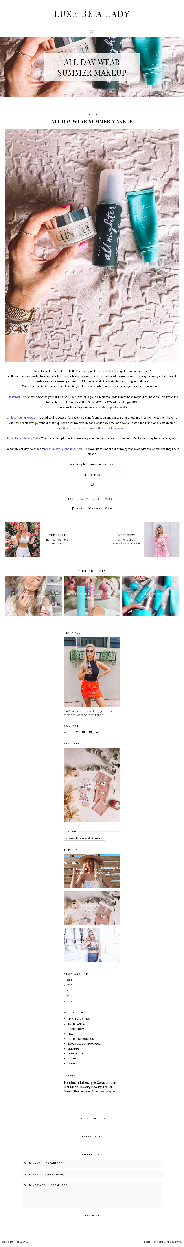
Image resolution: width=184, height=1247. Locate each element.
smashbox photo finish (111, 407)
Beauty (83, 499)
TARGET (72, 1063)
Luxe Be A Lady (92, 13)
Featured (96, 499)
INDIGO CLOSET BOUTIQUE (84, 1044)
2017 (69, 1001)
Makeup (110, 499)
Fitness (95, 1091)
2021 (69, 980)
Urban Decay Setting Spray (23, 438)
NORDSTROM (76, 1029)
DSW (70, 1034)
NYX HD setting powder (112, 428)
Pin (109, 508)
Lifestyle (88, 1082)
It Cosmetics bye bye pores (77, 428)
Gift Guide (71, 1087)
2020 (69, 985)
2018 (69, 996)
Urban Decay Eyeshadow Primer (63, 449)
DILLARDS (73, 1049)
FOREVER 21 (75, 1054)
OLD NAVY (74, 1059)
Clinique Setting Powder (21, 418)
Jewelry (84, 1087)
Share (79, 508)
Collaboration (106, 1082)
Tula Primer (13, 397)
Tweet (96, 508)
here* (111, 464)
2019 (69, 990)
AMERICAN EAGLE (79, 1024)
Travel (107, 1087)
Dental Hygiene (107, 1091)
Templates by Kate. (169, 1242)
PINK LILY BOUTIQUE (80, 1019)
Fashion (71, 1082)
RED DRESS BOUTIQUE (82, 1039)
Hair (88, 1091)
